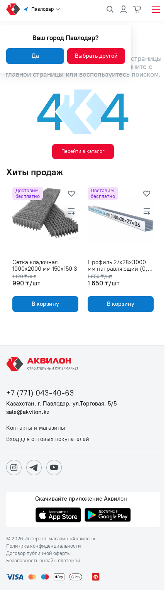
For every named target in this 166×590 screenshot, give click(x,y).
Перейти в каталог (83, 151)
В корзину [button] (45, 303)
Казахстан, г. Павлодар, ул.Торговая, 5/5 (61, 404)
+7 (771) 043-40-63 (40, 393)
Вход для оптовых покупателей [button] (47, 439)
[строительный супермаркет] (13, 9)
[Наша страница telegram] (34, 467)
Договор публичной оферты (38, 553)
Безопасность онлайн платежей (43, 560)
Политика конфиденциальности (43, 546)
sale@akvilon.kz (27, 412)
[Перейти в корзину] (137, 9)
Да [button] (35, 55)
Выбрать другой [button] (96, 55)
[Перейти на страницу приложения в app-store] (58, 515)
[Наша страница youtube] (54, 467)
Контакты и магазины (35, 428)
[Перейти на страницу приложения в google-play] (108, 515)
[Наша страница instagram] (14, 467)
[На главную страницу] (43, 364)
